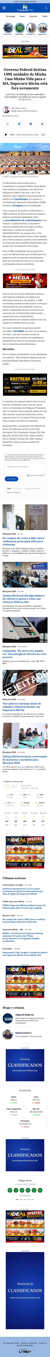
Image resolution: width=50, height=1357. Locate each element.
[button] (17, 1199)
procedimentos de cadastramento (23, 220)
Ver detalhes (25, 1195)
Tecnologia (10, 16)
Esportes (33, 16)
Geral (22, 16)
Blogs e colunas (13, 1007)
